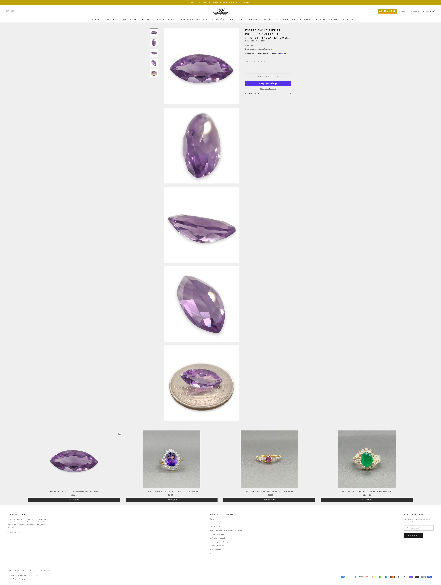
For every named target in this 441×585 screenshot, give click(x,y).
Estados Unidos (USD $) (21, 571)
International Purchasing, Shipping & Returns (226, 530)
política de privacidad (217, 538)
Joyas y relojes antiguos (102, 19)
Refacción (218, 19)
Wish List (347, 19)
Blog (231, 19)
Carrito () (429, 11)
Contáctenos (270, 19)
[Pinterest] (264, 61)
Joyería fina (129, 19)
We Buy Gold (387, 11)
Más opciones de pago (268, 89)
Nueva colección (215, 549)
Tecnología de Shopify (17, 579)
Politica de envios (216, 527)
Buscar (415, 11)
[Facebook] (258, 61)
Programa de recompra (193, 19)
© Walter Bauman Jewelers (23, 576)
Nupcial (146, 19)
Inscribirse (414, 535)
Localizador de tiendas (297, 19)
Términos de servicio (217, 534)
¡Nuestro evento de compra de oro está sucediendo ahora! (220, 2)
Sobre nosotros (248, 19)
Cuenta (404, 11)
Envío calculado (251, 49)
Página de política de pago (219, 542)
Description (252, 94)
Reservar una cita (327, 19)
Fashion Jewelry (165, 19)
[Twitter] (261, 61)
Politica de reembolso (217, 523)
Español (10, 11)
